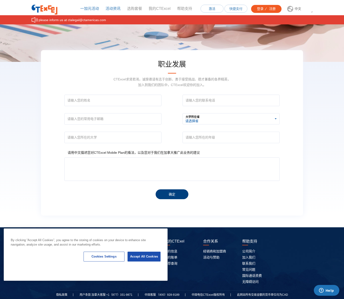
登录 (260, 9)
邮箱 (70, 116)
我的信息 (170, 251)
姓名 (70, 98)
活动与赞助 (211, 257)
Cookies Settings (104, 256)
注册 (272, 9)
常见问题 (248, 269)
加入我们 (248, 257)
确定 (172, 194)
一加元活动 (89, 9)
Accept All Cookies (144, 256)
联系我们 (248, 263)
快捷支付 (235, 9)
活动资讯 (113, 9)
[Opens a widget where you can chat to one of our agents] (326, 291)
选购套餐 (134, 9)
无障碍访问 (250, 282)
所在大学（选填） (78, 135)
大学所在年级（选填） (199, 135)
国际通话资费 (252, 275)
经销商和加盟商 (214, 251)
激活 (212, 9)
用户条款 (85, 294)
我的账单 (170, 257)
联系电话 (191, 98)
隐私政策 (61, 294)
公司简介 (248, 251)
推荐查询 (170, 263)
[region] (86, 254)
